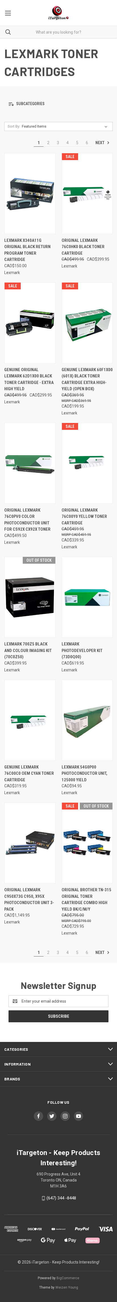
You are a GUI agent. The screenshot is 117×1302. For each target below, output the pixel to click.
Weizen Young (66, 1287)
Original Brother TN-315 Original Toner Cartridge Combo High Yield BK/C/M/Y (86, 899)
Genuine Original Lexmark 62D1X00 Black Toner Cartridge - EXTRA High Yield (29, 379)
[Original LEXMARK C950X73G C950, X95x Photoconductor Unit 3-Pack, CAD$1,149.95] (30, 843)
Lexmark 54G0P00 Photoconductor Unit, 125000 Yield (84, 773)
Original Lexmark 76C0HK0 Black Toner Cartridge (83, 247)
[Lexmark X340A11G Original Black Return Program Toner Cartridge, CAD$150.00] (30, 193)
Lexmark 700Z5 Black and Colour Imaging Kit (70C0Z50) (28, 650)
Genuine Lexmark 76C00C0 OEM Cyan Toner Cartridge (29, 773)
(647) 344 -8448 (61, 1198)
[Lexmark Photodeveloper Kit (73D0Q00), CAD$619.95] (87, 597)
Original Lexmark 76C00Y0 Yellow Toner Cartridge (84, 517)
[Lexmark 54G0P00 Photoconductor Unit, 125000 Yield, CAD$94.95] (87, 720)
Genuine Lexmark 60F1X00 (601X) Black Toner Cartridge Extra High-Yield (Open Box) (87, 379)
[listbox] (65, 126)
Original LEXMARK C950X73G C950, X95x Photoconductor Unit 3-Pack (29, 899)
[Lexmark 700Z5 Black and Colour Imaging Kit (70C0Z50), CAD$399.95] (30, 597)
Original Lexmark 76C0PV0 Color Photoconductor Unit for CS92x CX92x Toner (27, 520)
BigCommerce (68, 1278)
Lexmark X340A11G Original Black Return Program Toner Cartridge (27, 250)
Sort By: (14, 126)
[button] (58, 104)
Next (100, 142)
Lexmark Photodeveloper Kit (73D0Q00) (82, 650)
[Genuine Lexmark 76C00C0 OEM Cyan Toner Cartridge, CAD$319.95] (30, 720)
